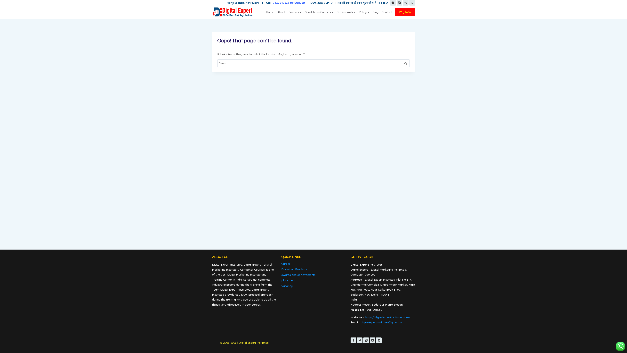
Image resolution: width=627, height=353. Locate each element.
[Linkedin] (372, 340)
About (281, 12)
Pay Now (405, 12)
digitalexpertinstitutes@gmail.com (382, 322)
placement (288, 280)
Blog (375, 12)
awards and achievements (298, 275)
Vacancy (287, 286)
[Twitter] (359, 340)
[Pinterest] (379, 340)
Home (270, 12)
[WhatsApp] (406, 3)
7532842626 (281, 2)
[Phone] (412, 3)
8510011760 (297, 2)
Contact (387, 12)
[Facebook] (393, 3)
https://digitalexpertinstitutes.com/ (387, 317)
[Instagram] (399, 3)
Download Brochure (294, 269)
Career (285, 263)
